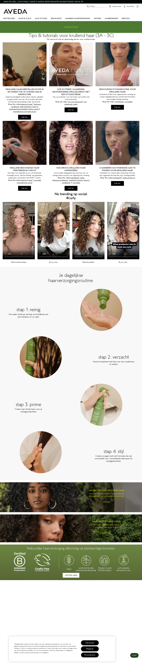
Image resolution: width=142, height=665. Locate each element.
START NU (106, 533)
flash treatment (26, 107)
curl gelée (76, 183)
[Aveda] (15, 11)
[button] (134, 655)
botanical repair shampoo (31, 104)
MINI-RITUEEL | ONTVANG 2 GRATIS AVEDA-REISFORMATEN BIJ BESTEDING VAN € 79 (43, 2)
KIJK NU (25, 117)
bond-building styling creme (27, 109)
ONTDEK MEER (71, 575)
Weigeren (90, 649)
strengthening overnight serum (24, 112)
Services (126, 18)
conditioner (15, 107)
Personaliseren (89, 655)
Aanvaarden (89, 643)
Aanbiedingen (111, 18)
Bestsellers (9, 18)
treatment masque (76, 180)
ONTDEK (106, 502)
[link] (71, 497)
